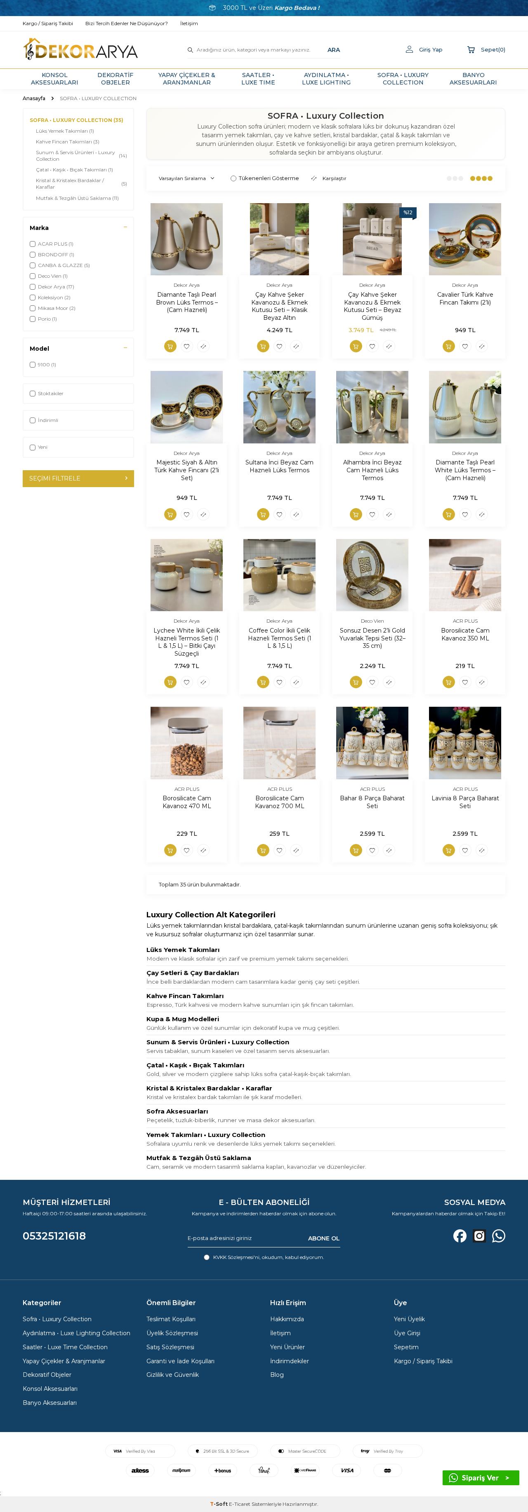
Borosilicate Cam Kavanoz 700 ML (279, 802)
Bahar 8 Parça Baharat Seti (372, 802)
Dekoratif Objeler (47, 1374)
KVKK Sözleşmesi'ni (236, 1257)
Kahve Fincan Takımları (67, 141)
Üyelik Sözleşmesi (172, 1333)
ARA (334, 49)
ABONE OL (324, 1238)
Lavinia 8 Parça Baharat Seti (465, 802)
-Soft (219, 1504)
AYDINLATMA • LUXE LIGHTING (326, 79)
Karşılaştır (334, 178)
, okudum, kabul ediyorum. (268, 1257)
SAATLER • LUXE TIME (258, 79)
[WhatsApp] (498, 1235)
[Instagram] (479, 1235)
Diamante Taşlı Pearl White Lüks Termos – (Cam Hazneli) (465, 470)
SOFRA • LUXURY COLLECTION (403, 79)
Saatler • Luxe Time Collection (65, 1347)
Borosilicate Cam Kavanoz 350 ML (465, 634)
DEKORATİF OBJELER (115, 79)
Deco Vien (372, 621)
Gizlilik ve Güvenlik (172, 1374)
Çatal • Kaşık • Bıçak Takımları (74, 169)
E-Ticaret (239, 1504)
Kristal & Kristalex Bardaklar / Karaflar (81, 183)
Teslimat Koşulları (171, 1319)
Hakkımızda (287, 1319)
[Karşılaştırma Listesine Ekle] (203, 346)
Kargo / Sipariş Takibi (423, 1361)
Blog (277, 1374)
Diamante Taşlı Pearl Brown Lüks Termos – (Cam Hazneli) (187, 302)
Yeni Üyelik (409, 1319)
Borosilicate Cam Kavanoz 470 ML (187, 802)
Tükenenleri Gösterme (269, 178)
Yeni (42, 447)
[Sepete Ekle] (170, 346)
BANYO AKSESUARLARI (473, 79)
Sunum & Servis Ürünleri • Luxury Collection (81, 155)
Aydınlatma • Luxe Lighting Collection (76, 1333)
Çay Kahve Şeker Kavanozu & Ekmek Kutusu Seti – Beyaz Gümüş (372, 306)
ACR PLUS (465, 621)
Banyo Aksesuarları (50, 1403)
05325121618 (54, 1236)
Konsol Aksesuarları (50, 1388)
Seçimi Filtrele (54, 478)
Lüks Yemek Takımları (65, 131)
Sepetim (406, 1347)
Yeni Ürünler (287, 1347)
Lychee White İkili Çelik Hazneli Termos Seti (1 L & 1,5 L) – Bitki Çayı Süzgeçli (186, 642)
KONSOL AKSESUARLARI (54, 79)
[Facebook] (460, 1235)
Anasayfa (34, 98)
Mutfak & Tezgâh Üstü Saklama (77, 198)
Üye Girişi (407, 1333)
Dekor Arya (187, 285)
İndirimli (48, 420)
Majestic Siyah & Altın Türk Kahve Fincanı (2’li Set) (186, 470)
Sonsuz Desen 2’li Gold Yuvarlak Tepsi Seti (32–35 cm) (372, 638)
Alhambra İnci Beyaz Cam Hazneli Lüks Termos (372, 470)
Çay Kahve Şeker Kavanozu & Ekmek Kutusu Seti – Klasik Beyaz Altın (279, 306)
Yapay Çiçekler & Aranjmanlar (64, 1361)
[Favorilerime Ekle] (187, 346)
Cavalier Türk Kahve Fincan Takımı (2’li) (465, 298)
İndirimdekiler (289, 1361)
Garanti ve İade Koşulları (180, 1361)
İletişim (280, 1333)
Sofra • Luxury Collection (57, 1319)
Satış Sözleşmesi (170, 1347)
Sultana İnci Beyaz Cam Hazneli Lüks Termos (279, 466)
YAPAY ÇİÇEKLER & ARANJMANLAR (186, 79)
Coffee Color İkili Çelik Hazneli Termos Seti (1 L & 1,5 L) (279, 638)
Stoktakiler (51, 393)
